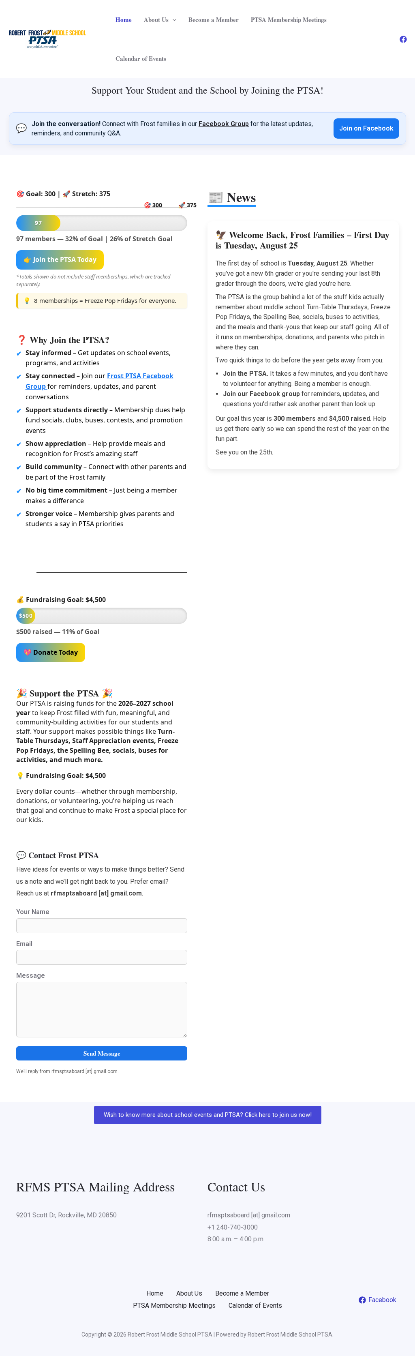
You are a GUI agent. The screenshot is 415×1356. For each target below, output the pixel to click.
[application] (172, 19)
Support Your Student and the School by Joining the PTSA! (207, 90)
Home (124, 19)
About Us (156, 19)
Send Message (101, 1053)
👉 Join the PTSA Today (60, 259)
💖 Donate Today (51, 652)
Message (30, 975)
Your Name (32, 912)
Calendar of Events (141, 58)
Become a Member (213, 19)
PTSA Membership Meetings (289, 19)
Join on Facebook (366, 128)
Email (24, 944)
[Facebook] (403, 39)
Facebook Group (224, 124)
